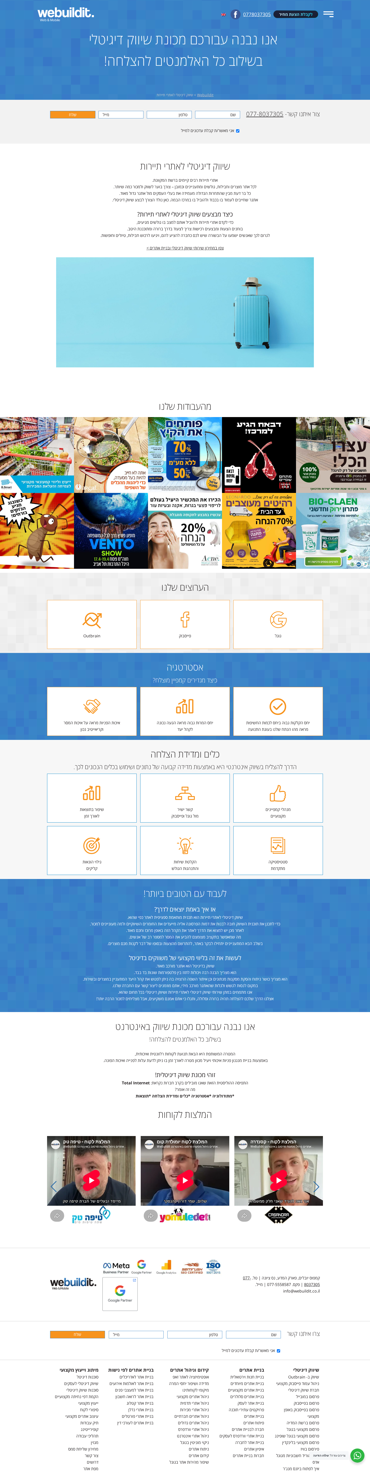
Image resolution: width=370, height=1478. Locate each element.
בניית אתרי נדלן (141, 1409)
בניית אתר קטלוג (140, 1403)
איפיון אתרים (254, 1449)
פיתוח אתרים (253, 1423)
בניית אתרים (254, 1416)
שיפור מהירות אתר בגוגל (189, 1462)
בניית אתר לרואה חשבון (135, 1396)
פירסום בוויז (310, 1449)
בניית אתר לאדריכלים (137, 1377)
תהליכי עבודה (87, 1436)
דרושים (92, 1462)
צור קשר (91, 1455)
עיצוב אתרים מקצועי (81, 1416)
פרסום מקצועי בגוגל (303, 1429)
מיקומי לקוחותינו (195, 1390)
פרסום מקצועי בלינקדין (300, 1442)
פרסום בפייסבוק (306, 1403)
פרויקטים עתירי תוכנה (246, 1409)
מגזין (94, 1442)
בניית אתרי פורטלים (138, 1416)
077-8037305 (264, 114)
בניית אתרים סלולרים (247, 1396)
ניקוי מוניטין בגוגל (194, 1442)
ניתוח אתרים (199, 1449)
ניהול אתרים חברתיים (191, 1416)
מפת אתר (90, 1468)
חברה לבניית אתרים (248, 1429)
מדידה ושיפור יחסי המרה (189, 1383)
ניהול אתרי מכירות (194, 1409)
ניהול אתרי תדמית (194, 1403)
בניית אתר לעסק (251, 1403)
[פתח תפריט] (328, 14)
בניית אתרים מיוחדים (247, 1383)
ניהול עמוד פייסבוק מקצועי (297, 1383)
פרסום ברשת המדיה (303, 1423)
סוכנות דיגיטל (87, 1377)
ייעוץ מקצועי (88, 1403)
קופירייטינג (89, 1429)
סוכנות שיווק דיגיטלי (82, 1390)
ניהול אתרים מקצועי (193, 1396)
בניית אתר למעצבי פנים (134, 1390)
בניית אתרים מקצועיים (246, 1390)
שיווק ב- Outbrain (303, 1377)
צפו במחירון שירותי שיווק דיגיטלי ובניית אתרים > (185, 248)
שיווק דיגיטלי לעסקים (81, 1383)
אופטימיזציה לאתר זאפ (191, 1377)
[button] (316, 1186)
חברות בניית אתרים (248, 1455)
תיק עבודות (89, 1423)
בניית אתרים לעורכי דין (135, 1423)
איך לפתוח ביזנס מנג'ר (301, 1468)
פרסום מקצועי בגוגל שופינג (297, 1436)
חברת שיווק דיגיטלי (303, 1390)
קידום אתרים (199, 1455)
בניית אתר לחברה (249, 1442)
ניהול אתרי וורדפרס (193, 1429)
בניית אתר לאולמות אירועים (131, 1383)
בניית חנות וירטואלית (247, 1377)
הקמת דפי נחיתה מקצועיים (76, 1396)
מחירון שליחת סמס (83, 1449)
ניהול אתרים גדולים (193, 1423)
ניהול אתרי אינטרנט (193, 1436)
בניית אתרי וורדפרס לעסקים (241, 1436)
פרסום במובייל (307, 1396)
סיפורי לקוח (89, 1409)
